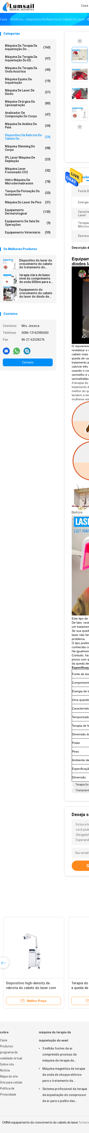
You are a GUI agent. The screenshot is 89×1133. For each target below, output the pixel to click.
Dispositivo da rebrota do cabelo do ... (28, 136)
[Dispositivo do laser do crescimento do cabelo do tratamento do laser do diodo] (10, 264)
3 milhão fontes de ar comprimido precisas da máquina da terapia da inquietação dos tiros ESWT (62, 1055)
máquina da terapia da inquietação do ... (28, 47)
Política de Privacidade (8, 1091)
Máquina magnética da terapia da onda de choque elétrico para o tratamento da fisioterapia (63, 1075)
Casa (3, 1040)
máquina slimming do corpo (28, 148)
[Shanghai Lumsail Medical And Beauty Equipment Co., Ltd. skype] (27, 350)
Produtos (6, 1046)
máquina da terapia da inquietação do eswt (55, 1036)
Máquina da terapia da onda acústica (28, 69)
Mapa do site (9, 1076)
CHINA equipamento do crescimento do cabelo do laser (40, 1122)
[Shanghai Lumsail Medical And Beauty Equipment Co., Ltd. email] (6, 350)
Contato (27, 362)
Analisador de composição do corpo (28, 114)
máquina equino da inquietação (28, 80)
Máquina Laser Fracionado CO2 (28, 170)
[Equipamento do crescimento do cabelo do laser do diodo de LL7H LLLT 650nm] (10, 293)
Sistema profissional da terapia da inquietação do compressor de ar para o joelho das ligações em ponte (64, 1095)
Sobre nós (7, 1064)
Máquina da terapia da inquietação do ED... (28, 58)
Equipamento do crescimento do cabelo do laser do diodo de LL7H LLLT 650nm (35, 293)
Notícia (5, 1070)
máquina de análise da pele (28, 125)
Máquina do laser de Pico (28, 202)
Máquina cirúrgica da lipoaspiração (28, 103)
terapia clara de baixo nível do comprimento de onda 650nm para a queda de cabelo (35, 278)
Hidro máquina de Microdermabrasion (28, 181)
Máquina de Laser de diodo (28, 92)
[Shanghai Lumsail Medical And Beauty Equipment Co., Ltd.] (19, 6)
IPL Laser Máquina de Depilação (28, 159)
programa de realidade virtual (11, 1055)
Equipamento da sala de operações (28, 222)
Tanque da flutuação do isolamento (28, 192)
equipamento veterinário (28, 232)
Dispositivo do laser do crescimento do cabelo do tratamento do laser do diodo (35, 264)
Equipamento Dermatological (28, 211)
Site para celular (11, 1082)
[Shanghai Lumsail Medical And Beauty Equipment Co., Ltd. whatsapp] (16, 350)
